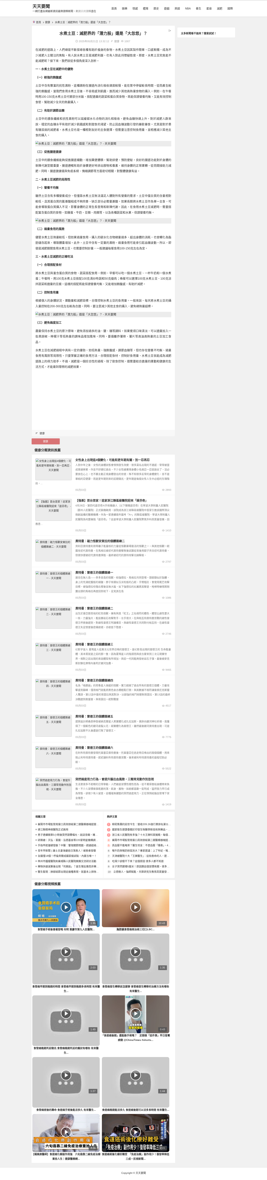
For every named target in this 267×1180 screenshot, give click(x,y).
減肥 (219, 8)
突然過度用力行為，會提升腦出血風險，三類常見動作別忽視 (114, 779)
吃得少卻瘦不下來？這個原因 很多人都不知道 (138, 861)
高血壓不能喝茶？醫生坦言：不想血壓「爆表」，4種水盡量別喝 (147, 845)
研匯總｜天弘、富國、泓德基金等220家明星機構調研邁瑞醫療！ (74, 840)
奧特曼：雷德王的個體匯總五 (94, 716)
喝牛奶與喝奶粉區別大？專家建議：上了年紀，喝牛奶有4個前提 (148, 850)
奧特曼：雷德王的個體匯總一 (94, 572)
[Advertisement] (103, 398)
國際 (230, 8)
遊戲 (166, 8)
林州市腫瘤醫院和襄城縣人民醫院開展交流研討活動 (67, 861)
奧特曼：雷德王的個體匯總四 (94, 680)
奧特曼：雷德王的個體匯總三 (94, 644)
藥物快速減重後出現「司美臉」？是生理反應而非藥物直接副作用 (75, 866)
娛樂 (124, 8)
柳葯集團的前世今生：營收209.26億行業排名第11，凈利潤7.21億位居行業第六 (156, 824)
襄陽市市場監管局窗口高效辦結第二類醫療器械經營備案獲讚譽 (73, 824)
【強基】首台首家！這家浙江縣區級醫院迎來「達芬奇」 (111, 500)
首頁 (114, 8)
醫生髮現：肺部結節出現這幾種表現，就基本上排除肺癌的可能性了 (76, 871)
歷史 (156, 8)
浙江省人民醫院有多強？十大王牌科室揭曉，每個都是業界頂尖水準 (150, 834)
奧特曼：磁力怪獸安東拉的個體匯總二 (100, 541)
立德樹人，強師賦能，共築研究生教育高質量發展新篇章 (145, 871)
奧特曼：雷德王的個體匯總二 (94, 608)
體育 (145, 8)
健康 (47, 22)
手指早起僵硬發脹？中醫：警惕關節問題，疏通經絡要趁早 (71, 845)
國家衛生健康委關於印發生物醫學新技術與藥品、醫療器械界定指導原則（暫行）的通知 (161, 829)
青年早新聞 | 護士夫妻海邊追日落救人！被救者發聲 (67, 850)
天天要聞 (41, 6)
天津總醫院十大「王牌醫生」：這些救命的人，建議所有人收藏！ (148, 855)
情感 (135, 8)
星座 (209, 8)
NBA (188, 8)
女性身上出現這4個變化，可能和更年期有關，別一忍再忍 (112, 459)
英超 (177, 8)
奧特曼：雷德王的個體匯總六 (94, 747)
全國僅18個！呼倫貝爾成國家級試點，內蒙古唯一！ (67, 855)
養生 (198, 8)
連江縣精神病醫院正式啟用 (53, 829)
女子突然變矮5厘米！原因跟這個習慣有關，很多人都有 (143, 866)
